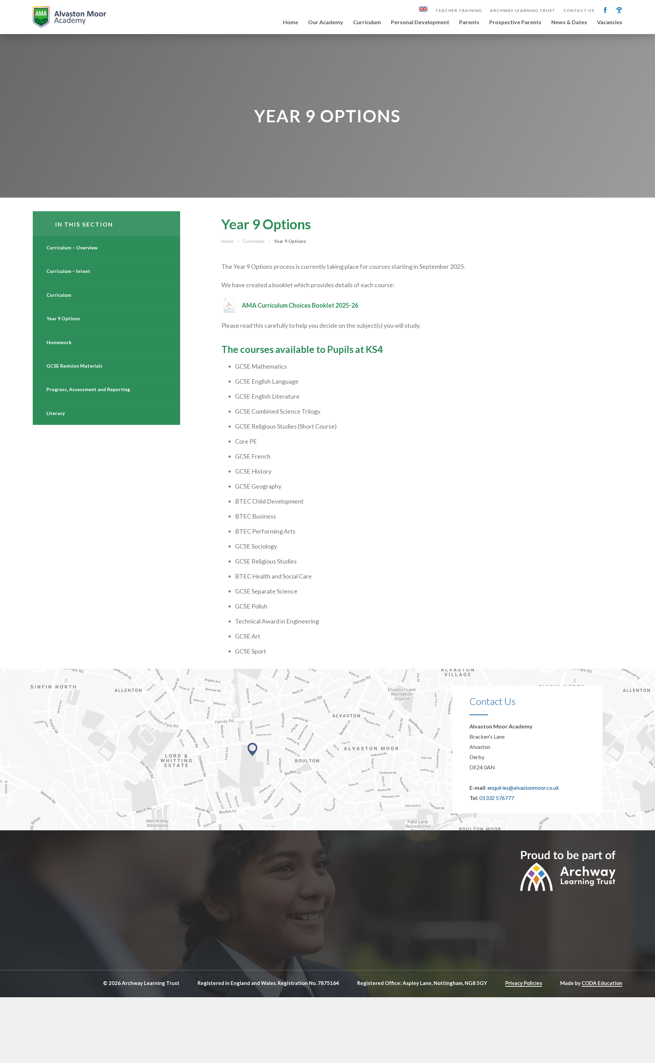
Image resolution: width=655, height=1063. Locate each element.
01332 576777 (496, 798)
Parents (469, 22)
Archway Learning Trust (522, 11)
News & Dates (569, 22)
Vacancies (609, 22)
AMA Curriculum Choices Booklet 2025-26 (300, 305)
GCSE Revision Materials (74, 366)
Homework (59, 342)
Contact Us (578, 11)
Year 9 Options (63, 318)
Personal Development (420, 22)
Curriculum (367, 22)
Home (290, 22)
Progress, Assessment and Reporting (88, 389)
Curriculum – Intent (68, 271)
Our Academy (325, 22)
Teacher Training (458, 11)
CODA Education (602, 983)
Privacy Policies (523, 983)
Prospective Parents (515, 22)
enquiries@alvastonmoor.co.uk (523, 787)
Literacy (55, 413)
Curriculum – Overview (72, 247)
